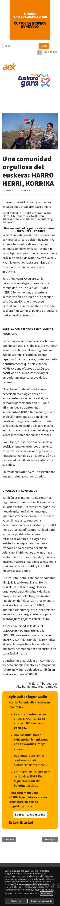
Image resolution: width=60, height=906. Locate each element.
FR (50, 52)
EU (40, 52)
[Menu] (4, 78)
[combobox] (20, 46)
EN (55, 52)
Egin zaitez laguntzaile (30, 814)
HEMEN (46, 878)
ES (45, 52)
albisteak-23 (7, 190)
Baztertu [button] (16, 901)
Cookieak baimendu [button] (41, 901)
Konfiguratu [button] (46, 893)
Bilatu (44, 45)
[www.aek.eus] (30, 64)
